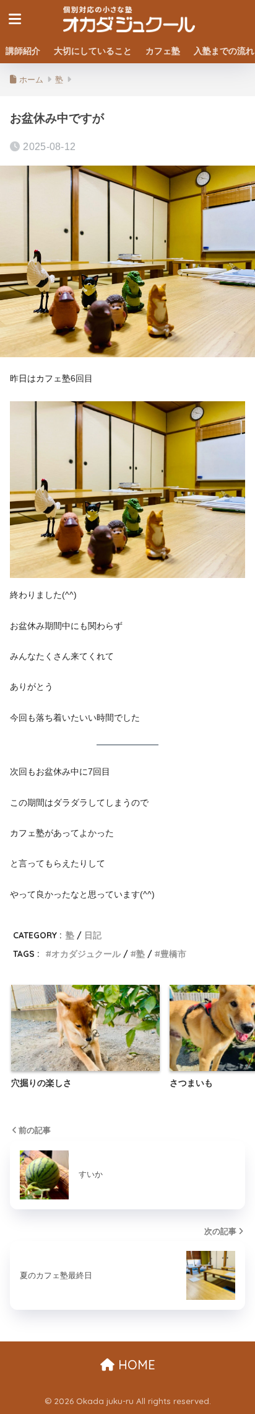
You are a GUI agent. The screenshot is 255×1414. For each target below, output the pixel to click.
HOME (135, 1364)
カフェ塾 (162, 51)
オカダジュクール (86, 953)
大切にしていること (93, 51)
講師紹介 (23, 51)
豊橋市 (173, 953)
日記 (93, 935)
